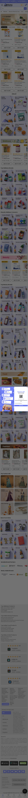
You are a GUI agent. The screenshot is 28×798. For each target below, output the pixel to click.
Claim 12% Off (21, 405)
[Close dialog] (27, 387)
